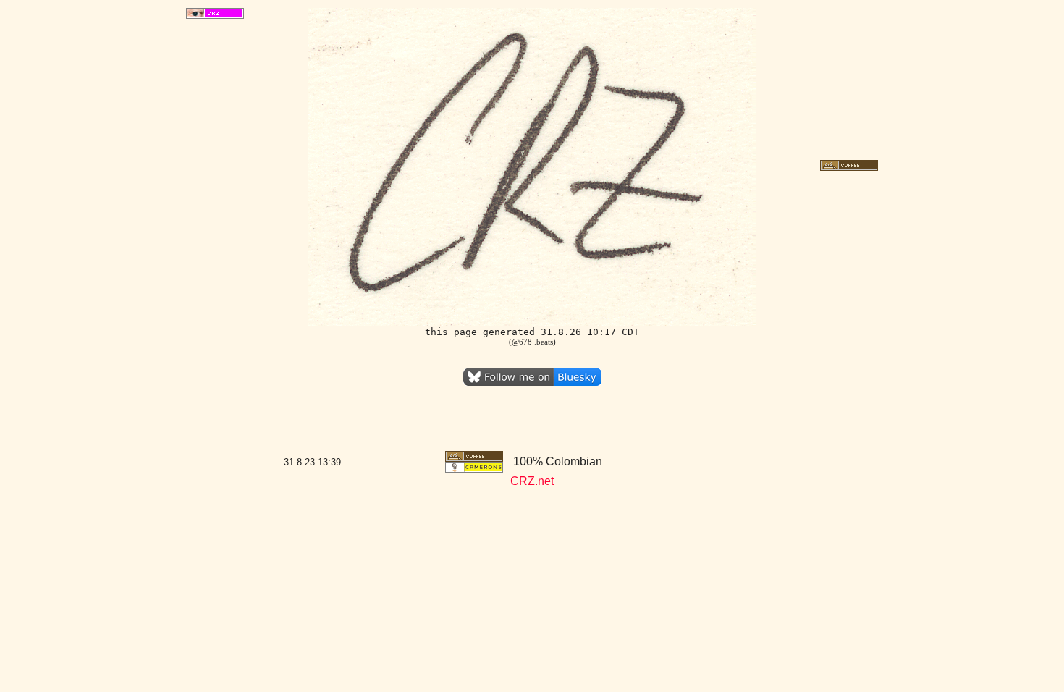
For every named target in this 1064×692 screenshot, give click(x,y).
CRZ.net (532, 481)
